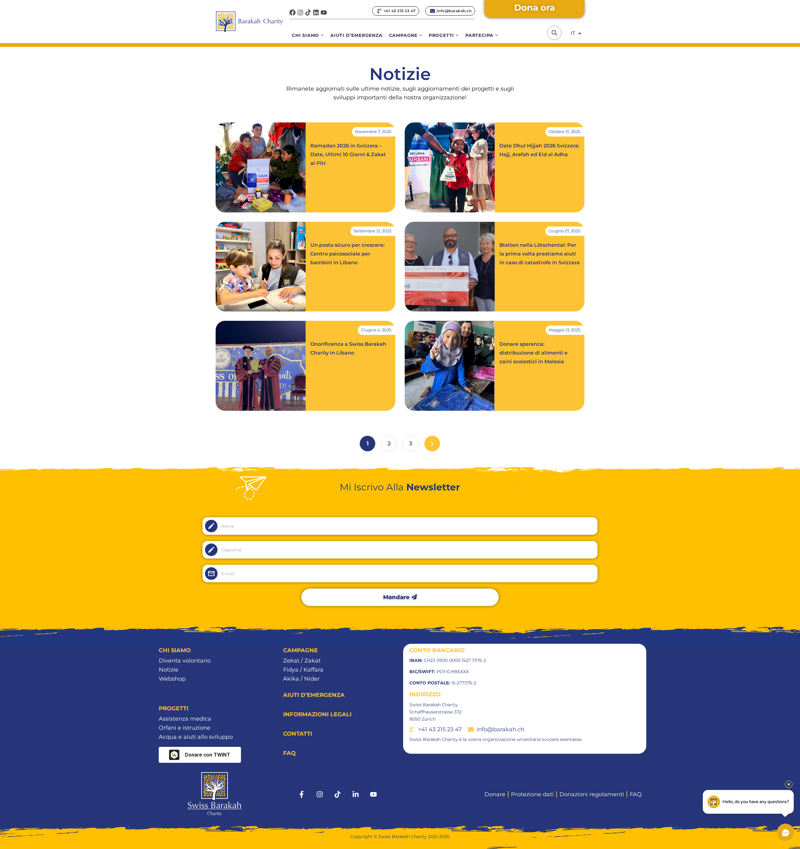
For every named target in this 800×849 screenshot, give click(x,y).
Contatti (297, 733)
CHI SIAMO (175, 650)
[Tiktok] (308, 12)
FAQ (289, 753)
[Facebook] (292, 12)
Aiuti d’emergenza (356, 35)
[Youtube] (324, 12)
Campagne (403, 35)
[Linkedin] (316, 12)
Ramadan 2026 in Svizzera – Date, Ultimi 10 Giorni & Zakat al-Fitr (348, 154)
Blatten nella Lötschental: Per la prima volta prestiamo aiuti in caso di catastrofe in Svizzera (539, 254)
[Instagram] (300, 12)
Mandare (397, 597)
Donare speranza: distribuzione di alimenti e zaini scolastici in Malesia (533, 353)
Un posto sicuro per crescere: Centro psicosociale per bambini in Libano (347, 254)
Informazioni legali (317, 714)
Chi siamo (305, 35)
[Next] (432, 443)
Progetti (441, 35)
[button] (554, 33)
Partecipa (479, 35)
